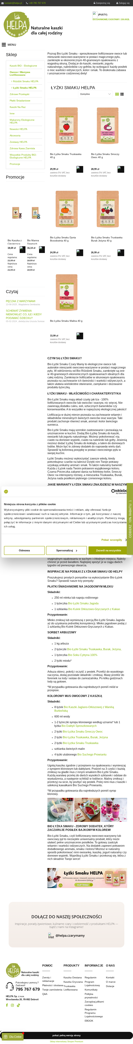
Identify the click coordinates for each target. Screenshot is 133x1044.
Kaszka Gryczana (73, 981)
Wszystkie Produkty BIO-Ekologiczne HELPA (23, 156)
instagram (12, 1005)
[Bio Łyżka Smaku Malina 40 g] (66, 292)
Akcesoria (15, 135)
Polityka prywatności (91, 996)
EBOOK (89, 1020)
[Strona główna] (35, 24)
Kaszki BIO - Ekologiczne (23, 65)
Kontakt (110, 977)
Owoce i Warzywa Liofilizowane (20, 73)
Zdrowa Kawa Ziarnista (22, 148)
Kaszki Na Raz (18, 107)
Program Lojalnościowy (92, 983)
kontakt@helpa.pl (13, 3)
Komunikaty (91, 989)
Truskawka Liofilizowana (71, 988)
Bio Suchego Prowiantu (92, 754)
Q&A (44, 994)
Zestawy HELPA (18, 142)
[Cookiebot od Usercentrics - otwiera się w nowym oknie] (114, 491)
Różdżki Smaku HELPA (25, 81)
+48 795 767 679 (37, 3)
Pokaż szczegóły (111, 539)
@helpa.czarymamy (70, 935)
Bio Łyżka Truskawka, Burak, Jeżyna (85, 737)
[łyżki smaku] (87, 878)
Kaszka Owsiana (73, 977)
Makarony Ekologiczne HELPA (22, 121)
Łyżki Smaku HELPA (25, 87)
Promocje (15, 164)
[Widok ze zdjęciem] (117, 94)
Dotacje (110, 986)
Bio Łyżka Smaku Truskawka (80, 743)
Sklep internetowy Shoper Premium (66, 1041)
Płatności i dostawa (52, 985)
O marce (111, 981)
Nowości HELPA (18, 129)
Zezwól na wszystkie (108, 550)
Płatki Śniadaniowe (20, 100)
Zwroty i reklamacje (48, 979)
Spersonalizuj (64, 550)
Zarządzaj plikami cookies (94, 1003)
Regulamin (90, 977)
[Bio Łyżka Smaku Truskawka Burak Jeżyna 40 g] (107, 209)
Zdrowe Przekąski (19, 94)
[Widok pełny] (122, 94)
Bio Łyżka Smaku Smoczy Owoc (83, 731)
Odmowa (24, 550)
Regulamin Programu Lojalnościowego (94, 1013)
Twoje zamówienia (52, 989)
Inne (12, 113)
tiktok (18, 1005)
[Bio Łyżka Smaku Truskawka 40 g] (66, 125)
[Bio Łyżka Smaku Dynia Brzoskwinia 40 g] (66, 209)
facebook (7, 1005)
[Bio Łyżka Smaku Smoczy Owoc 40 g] (107, 125)
